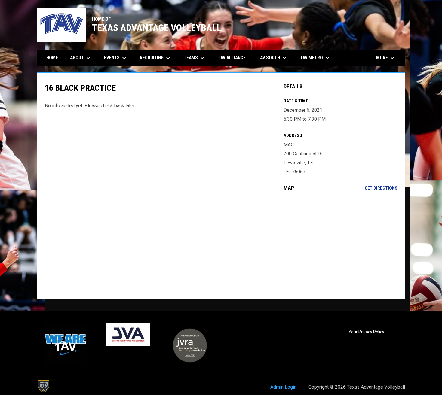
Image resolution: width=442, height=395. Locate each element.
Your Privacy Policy (366, 332)
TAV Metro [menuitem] (315, 58)
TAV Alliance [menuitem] (232, 57)
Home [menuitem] (52, 57)
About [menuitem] (81, 58)
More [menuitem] (386, 58)
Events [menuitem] (116, 58)
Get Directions (381, 188)
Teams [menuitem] (195, 58)
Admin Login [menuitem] (283, 387)
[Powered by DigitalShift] (43, 386)
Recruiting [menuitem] (156, 58)
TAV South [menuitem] (273, 58)
